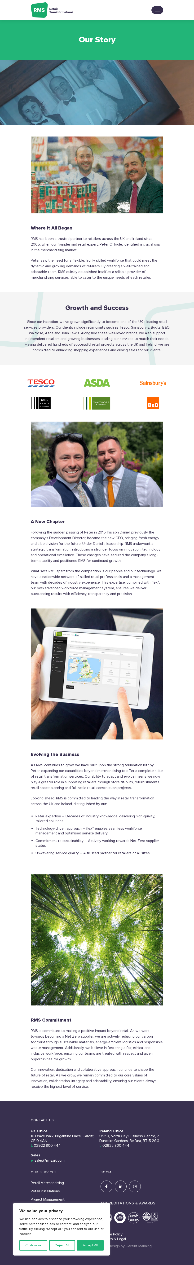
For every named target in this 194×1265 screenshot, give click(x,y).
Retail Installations (45, 1191)
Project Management (48, 1199)
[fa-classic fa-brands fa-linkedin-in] (121, 1186)
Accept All (90, 1245)
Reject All (62, 1245)
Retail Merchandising (47, 1183)
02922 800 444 (47, 1145)
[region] (61, 1229)
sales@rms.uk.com (50, 1160)
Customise (33, 1245)
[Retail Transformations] (52, 10)
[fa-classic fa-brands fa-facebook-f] (106, 1186)
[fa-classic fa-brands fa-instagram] (135, 1186)
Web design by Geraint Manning (126, 1246)
